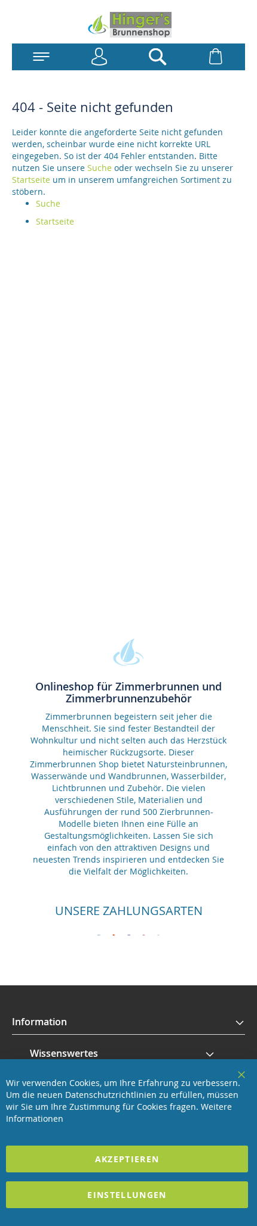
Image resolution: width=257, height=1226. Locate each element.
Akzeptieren (127, 1159)
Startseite (31, 179)
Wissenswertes (64, 1053)
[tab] (128, 1022)
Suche (99, 167)
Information (39, 1021)
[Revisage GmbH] (128, 25)
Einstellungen (127, 1194)
